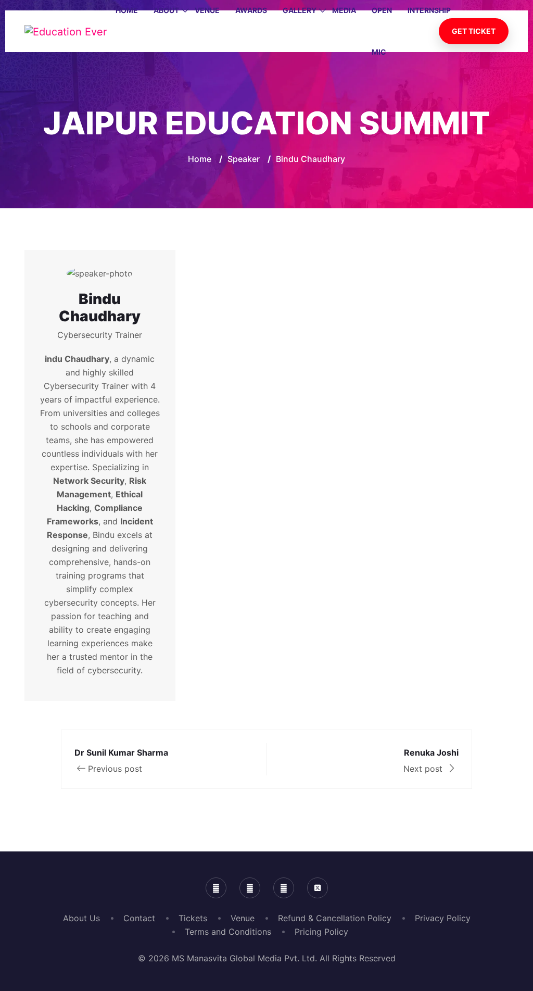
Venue (243, 918)
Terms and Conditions (228, 931)
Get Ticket (474, 31)
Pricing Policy (321, 931)
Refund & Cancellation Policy (334, 918)
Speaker (243, 159)
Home (199, 159)
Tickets (193, 918)
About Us (81, 918)
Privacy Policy (443, 918)
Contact (139, 918)
